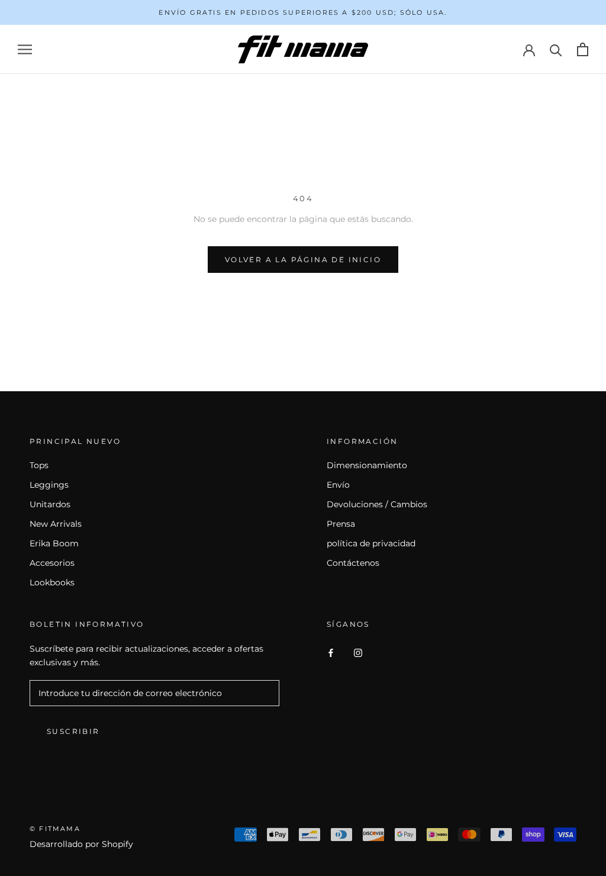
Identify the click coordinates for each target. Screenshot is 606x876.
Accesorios (52, 563)
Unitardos (50, 504)
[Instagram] (358, 652)
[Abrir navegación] (25, 49)
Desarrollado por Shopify (81, 844)
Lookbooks (52, 582)
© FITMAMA (55, 829)
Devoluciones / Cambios (377, 504)
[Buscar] (556, 49)
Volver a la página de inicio (303, 259)
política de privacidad (371, 543)
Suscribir (73, 731)
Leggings (49, 484)
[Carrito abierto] (582, 49)
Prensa (341, 523)
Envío (338, 484)
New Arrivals (56, 523)
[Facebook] (331, 652)
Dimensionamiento (367, 465)
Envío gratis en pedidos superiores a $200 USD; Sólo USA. (303, 12)
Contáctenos (353, 563)
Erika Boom (54, 543)
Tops (39, 465)
